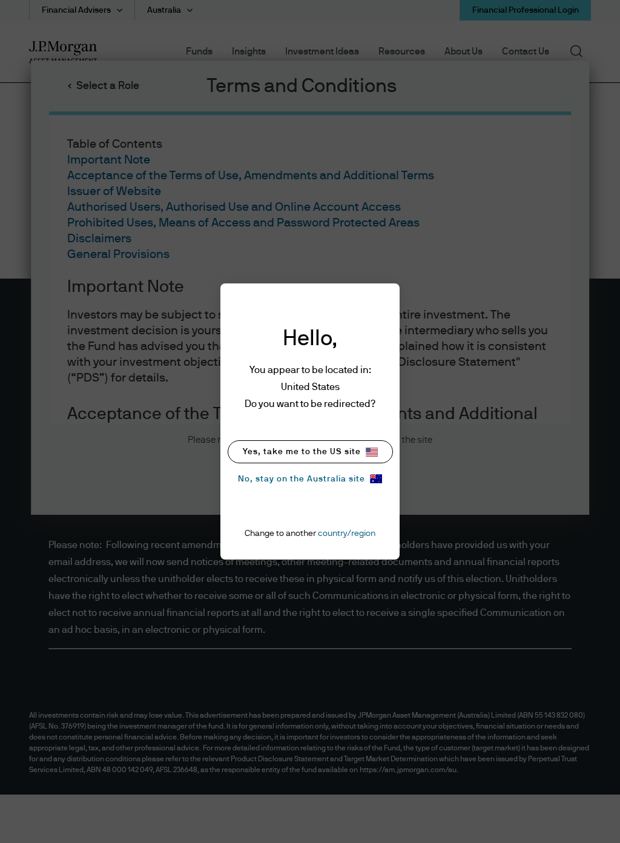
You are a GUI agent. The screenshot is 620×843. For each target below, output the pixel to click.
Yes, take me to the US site (302, 452)
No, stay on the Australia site (301, 479)
